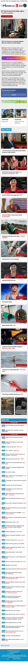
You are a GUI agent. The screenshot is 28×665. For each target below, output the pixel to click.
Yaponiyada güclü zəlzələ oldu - (13, 458)
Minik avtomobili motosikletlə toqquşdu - (13, 426)
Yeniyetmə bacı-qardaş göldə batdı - (13, 463)
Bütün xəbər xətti (5, 645)
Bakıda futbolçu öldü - (10, 522)
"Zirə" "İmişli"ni (10, 450)
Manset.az (4, 48)
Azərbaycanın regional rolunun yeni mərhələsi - (12, 592)
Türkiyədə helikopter (12, 531)
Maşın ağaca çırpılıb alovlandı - (13, 640)
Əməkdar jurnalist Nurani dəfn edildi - (12, 601)
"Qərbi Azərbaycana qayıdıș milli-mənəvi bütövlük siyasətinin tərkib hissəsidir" (13, 627)
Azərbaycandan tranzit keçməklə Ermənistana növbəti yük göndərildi (11, 597)
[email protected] (17, 653)
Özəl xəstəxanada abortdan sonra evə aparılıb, (12, 631)
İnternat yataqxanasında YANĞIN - (13, 513)
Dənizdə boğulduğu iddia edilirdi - (13, 548)
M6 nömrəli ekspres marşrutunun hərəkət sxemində (13, 587)
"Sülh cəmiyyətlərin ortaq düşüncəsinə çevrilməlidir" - (13, 494)
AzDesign (11, 658)
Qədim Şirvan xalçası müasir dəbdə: (13, 578)
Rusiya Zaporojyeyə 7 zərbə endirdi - (12, 552)
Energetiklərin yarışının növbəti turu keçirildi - (12, 489)
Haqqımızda (13, 1)
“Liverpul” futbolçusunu (12, 540)
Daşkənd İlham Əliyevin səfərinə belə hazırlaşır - (12, 442)
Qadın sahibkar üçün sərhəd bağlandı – (14, 476)
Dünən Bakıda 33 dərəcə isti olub (11, 622)
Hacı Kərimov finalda (8, 472)
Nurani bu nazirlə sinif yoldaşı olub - (14, 561)
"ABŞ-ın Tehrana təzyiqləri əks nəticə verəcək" (12, 438)
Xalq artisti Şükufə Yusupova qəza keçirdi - (14, 582)
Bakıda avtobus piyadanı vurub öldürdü (13, 543)
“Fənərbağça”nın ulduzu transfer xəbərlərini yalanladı (14, 481)
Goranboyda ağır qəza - (12, 446)
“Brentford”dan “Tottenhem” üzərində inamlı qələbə (12, 431)
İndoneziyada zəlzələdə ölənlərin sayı (14, 568)
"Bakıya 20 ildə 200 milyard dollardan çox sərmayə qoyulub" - (13, 455)
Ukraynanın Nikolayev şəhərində (13, 499)
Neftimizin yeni (9, 565)
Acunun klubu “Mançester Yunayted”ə (14, 503)
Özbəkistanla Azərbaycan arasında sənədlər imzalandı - (14, 508)
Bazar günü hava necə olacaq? (11, 610)
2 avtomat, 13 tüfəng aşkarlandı (11, 635)
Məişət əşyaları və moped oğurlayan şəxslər (14, 518)
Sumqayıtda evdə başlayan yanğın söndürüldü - (12, 573)
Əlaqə (18, 1)
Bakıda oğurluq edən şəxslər (13, 614)
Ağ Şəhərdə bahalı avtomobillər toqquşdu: (14, 606)
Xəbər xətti (8, 1)
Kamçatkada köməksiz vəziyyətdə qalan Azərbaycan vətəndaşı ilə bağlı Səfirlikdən (13, 527)
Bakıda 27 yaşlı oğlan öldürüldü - (13, 536)
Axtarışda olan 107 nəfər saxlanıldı (12, 485)
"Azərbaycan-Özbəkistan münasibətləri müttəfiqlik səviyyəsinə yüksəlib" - (13, 618)
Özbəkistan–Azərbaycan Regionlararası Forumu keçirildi (13, 468)
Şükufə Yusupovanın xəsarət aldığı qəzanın (14, 557)
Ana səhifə (3, 1)
